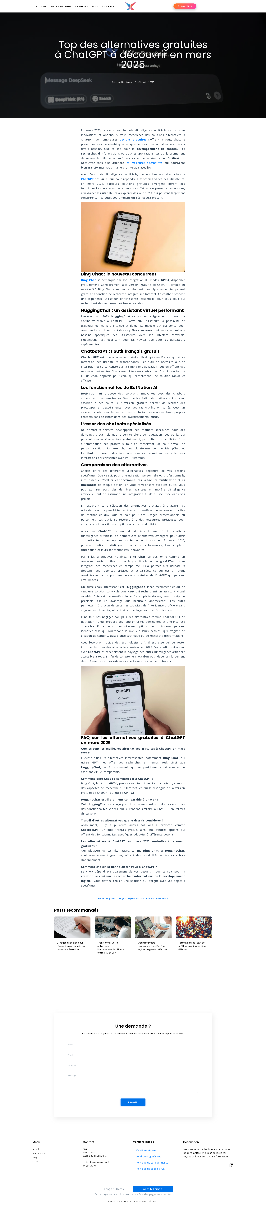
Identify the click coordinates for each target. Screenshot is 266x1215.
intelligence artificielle (135, 898)
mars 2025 (150, 898)
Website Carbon (152, 1189)
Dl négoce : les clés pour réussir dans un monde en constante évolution (71, 946)
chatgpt (121, 898)
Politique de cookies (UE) (150, 1168)
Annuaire (81, 6)
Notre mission (61, 6)
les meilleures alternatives (144, 163)
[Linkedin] (231, 1165)
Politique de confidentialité (152, 1162)
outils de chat (162, 898)
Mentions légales (146, 1150)
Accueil (41, 6)
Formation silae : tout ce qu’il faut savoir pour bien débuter (192, 946)
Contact (108, 6)
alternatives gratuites (107, 898)
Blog (95, 6)
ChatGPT (87, 179)
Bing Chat (88, 280)
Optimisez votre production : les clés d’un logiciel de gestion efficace (152, 946)
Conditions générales (148, 1156)
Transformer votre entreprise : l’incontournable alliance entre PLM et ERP (110, 947)
